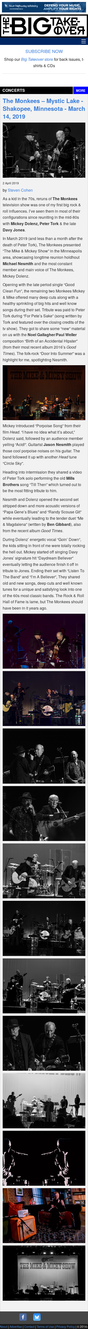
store (37, 59)
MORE (81, 90)
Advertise (16, 1326)
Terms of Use (45, 1326)
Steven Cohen (20, 190)
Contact (29, 1326)
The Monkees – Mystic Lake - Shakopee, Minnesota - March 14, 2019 (44, 108)
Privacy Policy (65, 1326)
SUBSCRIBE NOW (44, 51)
